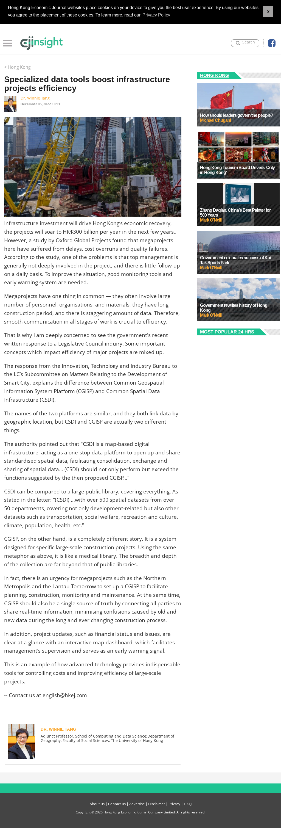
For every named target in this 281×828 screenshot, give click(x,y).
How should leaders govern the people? (236, 115)
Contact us (117, 803)
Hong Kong (214, 75)
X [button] (268, 12)
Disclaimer (156, 803)
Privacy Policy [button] (156, 15)
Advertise (137, 803)
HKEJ (188, 803)
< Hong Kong (17, 67)
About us (97, 803)
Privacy (174, 803)
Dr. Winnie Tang (35, 98)
